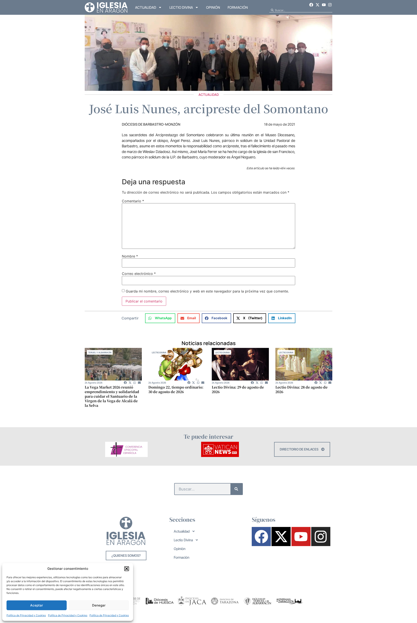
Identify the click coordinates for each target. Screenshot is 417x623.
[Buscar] (236, 489)
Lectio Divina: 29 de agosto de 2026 (238, 389)
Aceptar (36, 605)
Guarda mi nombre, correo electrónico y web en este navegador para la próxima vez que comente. (207, 291)
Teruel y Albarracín (99, 352)
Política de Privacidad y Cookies (26, 615)
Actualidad (145, 7)
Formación (238, 7)
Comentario (133, 201)
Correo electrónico (139, 273)
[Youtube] (323, 4)
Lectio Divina (181, 7)
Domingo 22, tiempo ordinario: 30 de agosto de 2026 (175, 389)
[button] (126, 569)
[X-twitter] (317, 4)
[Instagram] (330, 4)
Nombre (130, 256)
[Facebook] (311, 4)
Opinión (213, 7)
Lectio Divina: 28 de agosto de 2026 (301, 389)
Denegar (99, 605)
